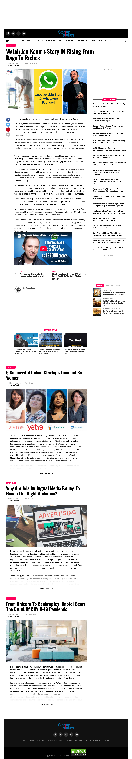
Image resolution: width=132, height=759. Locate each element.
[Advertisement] (66, 14)
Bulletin (108, 41)
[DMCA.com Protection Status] (79, 756)
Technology (39, 41)
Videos (61, 41)
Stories (29, 41)
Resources (69, 41)
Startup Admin (14, 65)
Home (22, 41)
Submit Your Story (82, 41)
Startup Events (51, 41)
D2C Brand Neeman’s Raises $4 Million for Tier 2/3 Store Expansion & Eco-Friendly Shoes (108, 182)
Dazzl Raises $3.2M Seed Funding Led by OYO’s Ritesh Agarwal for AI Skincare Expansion (107, 172)
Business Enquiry (96, 41)
